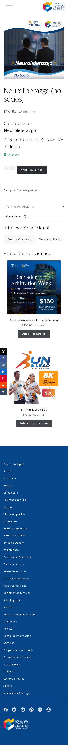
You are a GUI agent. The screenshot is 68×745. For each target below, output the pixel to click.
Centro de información (17, 635)
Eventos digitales (13, 678)
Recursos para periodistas (19, 614)
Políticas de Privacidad (17, 557)
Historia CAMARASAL (16, 528)
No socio (45, 239)
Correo (7, 507)
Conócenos (10, 521)
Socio (56, 239)
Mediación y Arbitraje (16, 693)
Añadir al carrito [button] (34, 334)
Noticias (8, 607)
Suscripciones (11, 664)
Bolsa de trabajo (13, 542)
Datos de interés (13, 564)
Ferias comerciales (14, 585)
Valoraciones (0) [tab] (15, 216)
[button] (59, 23)
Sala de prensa (12, 600)
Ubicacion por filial (14, 514)
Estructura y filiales (15, 535)
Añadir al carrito (32, 169)
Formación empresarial (17, 657)
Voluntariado (11, 549)
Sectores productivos (16, 578)
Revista (7, 628)
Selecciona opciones (34, 423)
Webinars (9, 671)
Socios (7, 471)
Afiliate (7, 485)
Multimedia (10, 621)
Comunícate (10, 492)
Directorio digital (13, 464)
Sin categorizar (27, 190)
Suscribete (9, 478)
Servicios (8, 642)
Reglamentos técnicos (17, 592)
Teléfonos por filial (15, 499)
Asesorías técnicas (14, 571)
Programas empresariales (19, 650)
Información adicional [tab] (19, 206)
